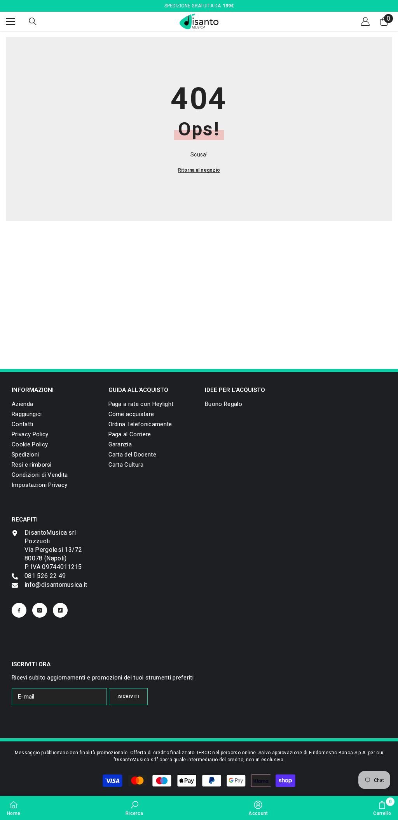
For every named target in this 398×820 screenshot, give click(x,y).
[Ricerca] (32, 21)
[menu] (10, 21)
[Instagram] (39, 610)
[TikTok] (60, 610)
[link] (39, 485)
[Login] (365, 21)
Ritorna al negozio (199, 170)
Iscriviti (128, 696)
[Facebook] (19, 610)
